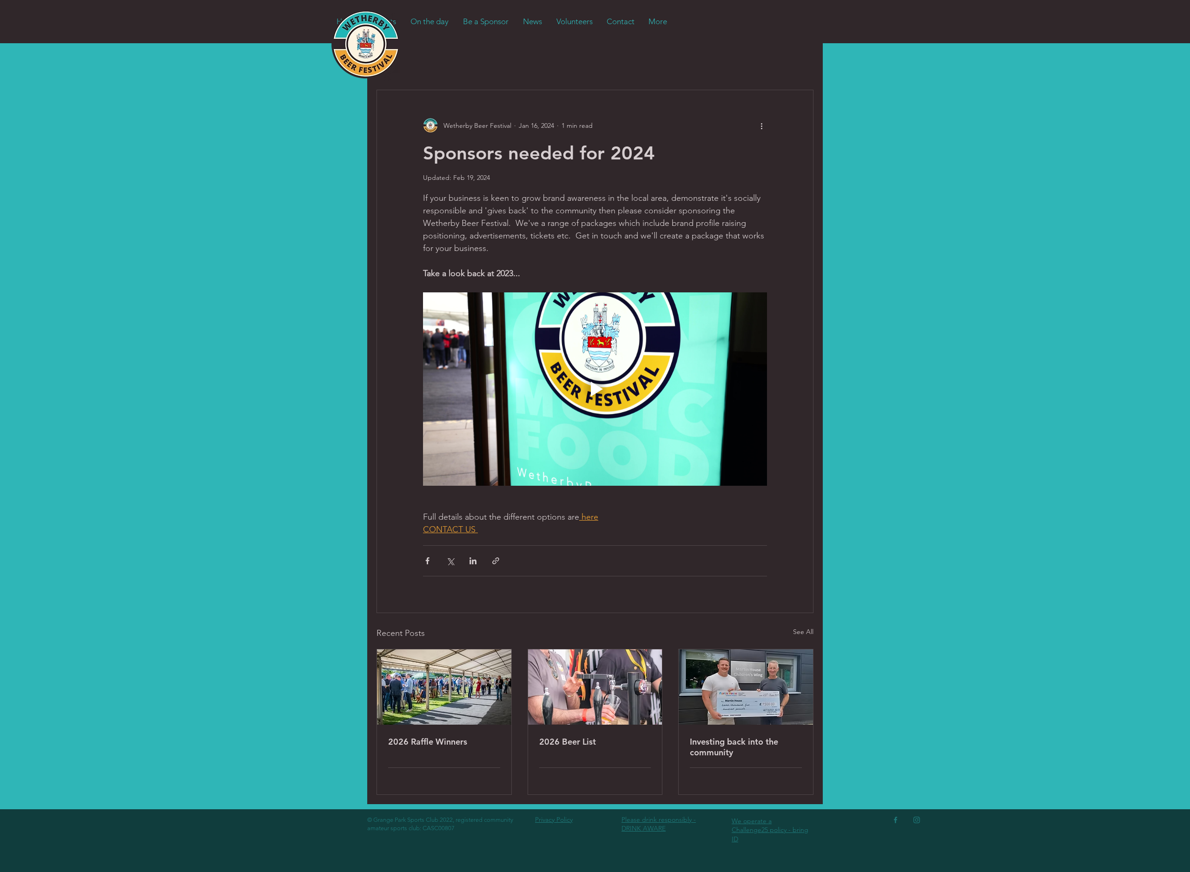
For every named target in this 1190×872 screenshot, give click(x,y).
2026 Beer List (567, 741)
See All (803, 632)
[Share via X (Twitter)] (450, 560)
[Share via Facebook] (427, 560)
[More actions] (761, 125)
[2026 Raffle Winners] (444, 687)
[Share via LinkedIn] (473, 560)
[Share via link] (495, 560)
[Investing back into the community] (746, 687)
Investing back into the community (734, 747)
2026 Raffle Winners (427, 741)
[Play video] (595, 389)
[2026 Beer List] (595, 687)
